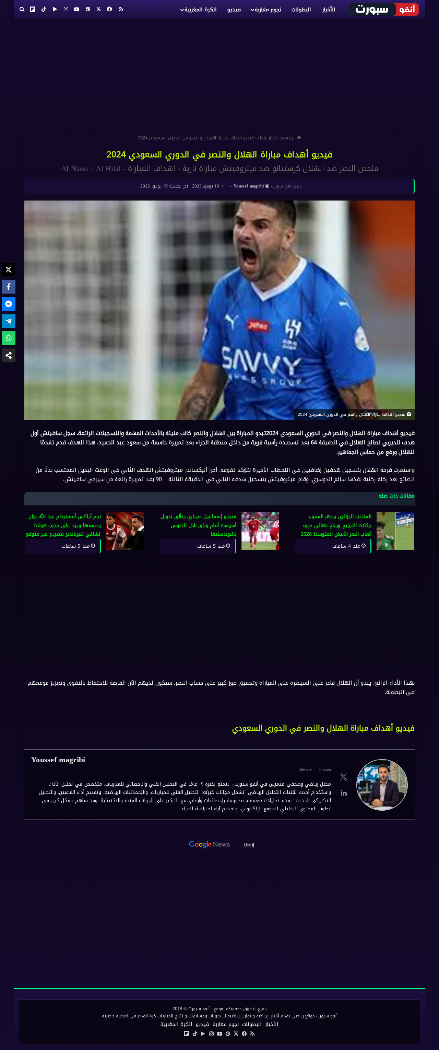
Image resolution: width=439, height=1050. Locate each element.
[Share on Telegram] (8, 321)
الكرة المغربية (200, 9)
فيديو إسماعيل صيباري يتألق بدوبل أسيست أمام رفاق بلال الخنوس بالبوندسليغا (198, 525)
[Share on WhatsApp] (8, 338)
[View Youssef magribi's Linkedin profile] (343, 793)
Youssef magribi (249, 186)
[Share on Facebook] (8, 287)
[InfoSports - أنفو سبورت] (384, 9)
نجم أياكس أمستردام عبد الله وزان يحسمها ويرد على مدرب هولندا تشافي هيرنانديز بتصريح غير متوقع (63, 525)
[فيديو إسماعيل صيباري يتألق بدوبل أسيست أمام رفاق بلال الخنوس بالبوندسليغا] (260, 531)
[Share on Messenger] (8, 304)
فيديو (234, 9)
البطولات (301, 9)
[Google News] (209, 844)
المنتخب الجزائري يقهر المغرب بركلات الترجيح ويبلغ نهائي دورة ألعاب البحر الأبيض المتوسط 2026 (336, 525)
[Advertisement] (219, 74)
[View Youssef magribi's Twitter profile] (343, 777)
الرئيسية (288, 138)
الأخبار (328, 9)
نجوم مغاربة (268, 9)
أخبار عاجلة (267, 138)
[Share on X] (8, 269)
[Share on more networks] (8, 355)
